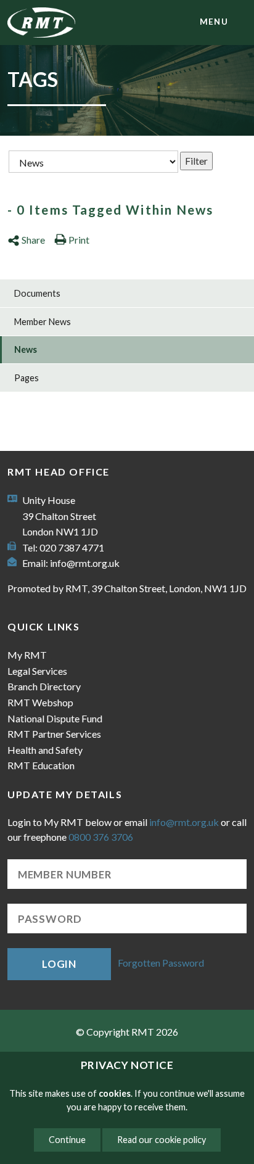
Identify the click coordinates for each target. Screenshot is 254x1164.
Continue (67, 1139)
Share (33, 240)
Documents (37, 293)
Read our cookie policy (161, 1139)
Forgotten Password (161, 962)
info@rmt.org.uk (85, 563)
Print (78, 240)
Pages (26, 378)
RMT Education (41, 765)
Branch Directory (44, 686)
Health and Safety (45, 750)
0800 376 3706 (100, 837)
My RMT (27, 655)
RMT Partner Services (54, 734)
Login (59, 963)
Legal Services (37, 671)
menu (214, 22)
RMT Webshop (40, 702)
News (25, 349)
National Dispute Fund (54, 718)
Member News (42, 321)
